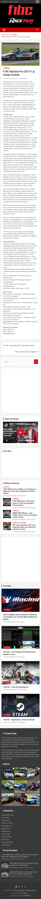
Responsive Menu (37, 1)
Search (36, 361)
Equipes (4, 828)
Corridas (6, 68)
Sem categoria (6, 842)
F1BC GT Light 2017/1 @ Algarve (25, 352)
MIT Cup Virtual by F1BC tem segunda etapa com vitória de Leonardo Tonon (24, 527)
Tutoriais (7, 586)
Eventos (4, 834)
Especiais (4, 831)
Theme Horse (23, 893)
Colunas (4, 820)
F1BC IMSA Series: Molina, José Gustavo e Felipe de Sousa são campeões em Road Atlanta (19, 491)
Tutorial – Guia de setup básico (16, 687)
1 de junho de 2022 (9, 657)
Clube (3, 818)
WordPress (27, 896)
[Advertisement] (20, 391)
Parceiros (22, 523)
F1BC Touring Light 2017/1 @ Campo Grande (19, 345)
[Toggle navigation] (4, 30)
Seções (3, 839)
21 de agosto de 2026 (19, 531)
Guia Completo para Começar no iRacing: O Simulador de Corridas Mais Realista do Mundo (20, 616)
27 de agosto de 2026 (10, 495)
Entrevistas (5, 826)
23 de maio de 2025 (9, 622)
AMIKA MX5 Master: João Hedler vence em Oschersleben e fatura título (24, 515)
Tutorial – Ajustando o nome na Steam (19, 720)
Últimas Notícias (11, 483)
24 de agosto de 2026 (19, 507)
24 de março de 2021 (9, 722)
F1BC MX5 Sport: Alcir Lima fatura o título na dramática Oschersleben (23, 503)
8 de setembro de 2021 (10, 689)
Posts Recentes (10, 850)
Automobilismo (6, 815)
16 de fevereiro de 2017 (10, 78)
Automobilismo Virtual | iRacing (25, 890)
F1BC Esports (23, 78)
